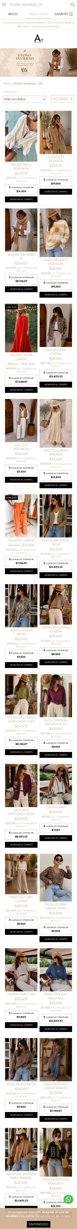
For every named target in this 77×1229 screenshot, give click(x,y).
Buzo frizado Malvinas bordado (55, 996)
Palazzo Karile (21, 540)
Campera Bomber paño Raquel (21, 1176)
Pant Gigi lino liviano (21, 899)
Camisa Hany (55, 807)
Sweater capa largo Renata (56, 1086)
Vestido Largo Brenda (56, 452)
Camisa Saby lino (21, 994)
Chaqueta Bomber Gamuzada (56, 159)
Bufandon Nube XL (21, 256)
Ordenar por (10, 91)
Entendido (38, 1224)
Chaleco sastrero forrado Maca (21, 447)
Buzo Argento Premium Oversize (56, 262)
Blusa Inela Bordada (21, 166)
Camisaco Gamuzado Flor (21, 812)
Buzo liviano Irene (21, 632)
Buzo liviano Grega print (56, 906)
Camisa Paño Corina (55, 352)
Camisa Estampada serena (55, 629)
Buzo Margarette (21, 1084)
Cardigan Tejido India (55, 542)
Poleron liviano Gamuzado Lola (21, 719)
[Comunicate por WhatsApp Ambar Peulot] (68, 1199)
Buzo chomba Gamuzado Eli (56, 722)
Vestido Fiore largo (21, 357)
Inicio (6, 83)
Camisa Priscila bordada (56, 1181)
